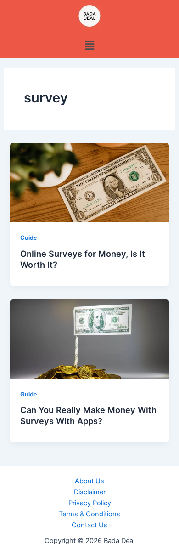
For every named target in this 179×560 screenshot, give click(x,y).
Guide (28, 237)
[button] (89, 45)
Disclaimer (90, 492)
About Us (89, 481)
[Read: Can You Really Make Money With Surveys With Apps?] (89, 338)
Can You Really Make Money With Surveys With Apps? (88, 415)
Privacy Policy (89, 503)
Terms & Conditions (89, 514)
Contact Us (89, 525)
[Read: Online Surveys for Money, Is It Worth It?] (89, 182)
